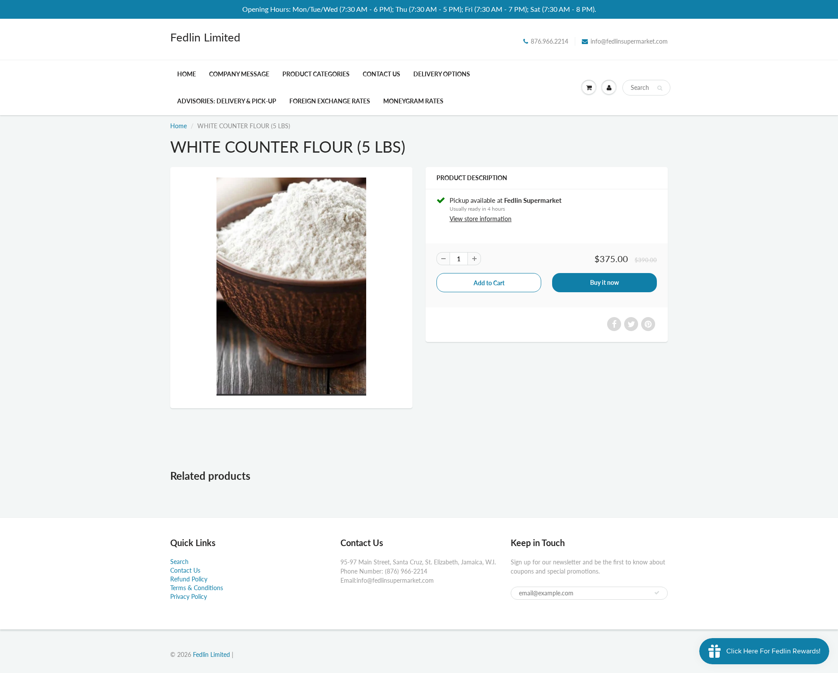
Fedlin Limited (205, 37)
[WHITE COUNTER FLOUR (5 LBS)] (291, 287)
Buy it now (604, 282)
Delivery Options (441, 74)
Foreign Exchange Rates (329, 101)
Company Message (239, 74)
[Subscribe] (657, 593)
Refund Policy (188, 579)
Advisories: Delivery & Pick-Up (226, 101)
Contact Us (381, 74)
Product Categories (316, 74)
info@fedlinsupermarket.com (629, 41)
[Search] (660, 88)
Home (186, 74)
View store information (481, 218)
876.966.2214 (549, 41)
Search (179, 561)
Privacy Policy (188, 596)
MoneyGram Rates (413, 101)
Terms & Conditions (196, 587)
